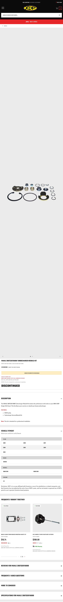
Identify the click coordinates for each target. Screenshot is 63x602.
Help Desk (59, 2)
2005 (24, 447)
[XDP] (30, 8)
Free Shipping (26, 2)
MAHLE (5, 25)
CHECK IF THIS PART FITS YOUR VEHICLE (31, 373)
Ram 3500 (35, 471)
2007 (45, 443)
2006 (4, 447)
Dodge (5, 461)
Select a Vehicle (33, 22)
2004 (45, 447)
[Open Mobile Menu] (3, 8)
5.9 (4, 481)
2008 (24, 443)
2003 (4, 452)
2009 (4, 443)
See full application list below (10, 379)
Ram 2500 (5, 471)
